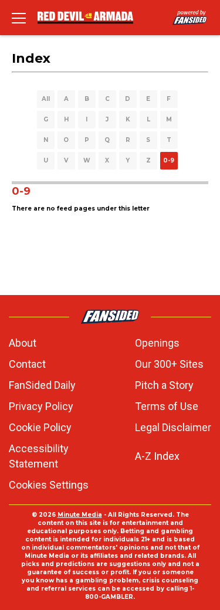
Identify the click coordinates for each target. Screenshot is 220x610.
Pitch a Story (164, 385)
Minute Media (79, 514)
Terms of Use (166, 406)
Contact (27, 364)
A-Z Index (157, 456)
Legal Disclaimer (173, 427)
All (46, 99)
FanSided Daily (42, 385)
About (22, 343)
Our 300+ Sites (169, 364)
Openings (157, 343)
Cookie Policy (40, 427)
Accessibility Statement (39, 456)
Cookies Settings (49, 485)
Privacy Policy (41, 406)
